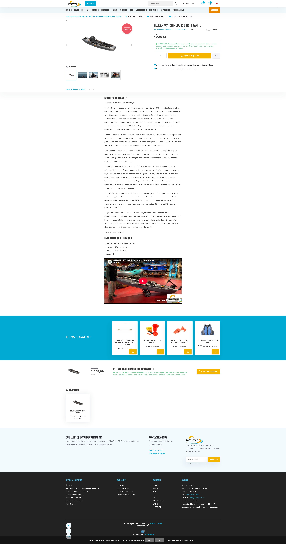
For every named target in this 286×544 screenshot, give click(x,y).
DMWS (152, 524)
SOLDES (69, 10)
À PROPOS (214, 10)
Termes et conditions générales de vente (82, 488)
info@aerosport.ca (157, 453)
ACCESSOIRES (141, 10)
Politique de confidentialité (77, 491)
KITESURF (123, 10)
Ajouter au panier (191, 56)
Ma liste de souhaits (125, 491)
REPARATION (165, 10)
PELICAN (201, 30)
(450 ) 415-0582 (156, 450)
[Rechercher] (176, 3)
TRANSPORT (105, 10)
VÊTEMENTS (153, 10)
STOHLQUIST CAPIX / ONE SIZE (207, 341)
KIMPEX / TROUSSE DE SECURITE (152, 341)
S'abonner (214, 459)
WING (115, 10)
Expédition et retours (74, 495)
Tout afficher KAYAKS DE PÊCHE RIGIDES (171, 30)
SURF (132, 10)
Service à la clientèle (74, 501)
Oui (149, 540)
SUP (83, 10)
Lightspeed (149, 534)
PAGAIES (95, 10)
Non (159, 540)
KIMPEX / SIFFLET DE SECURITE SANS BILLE (180, 341)
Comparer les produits (126, 495)
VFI (88, 10)
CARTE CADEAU (178, 10)
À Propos (69, 485)
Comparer (214, 30)
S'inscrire (120, 485)
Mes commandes (123, 488)
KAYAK (76, 10)
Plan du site (70, 504)
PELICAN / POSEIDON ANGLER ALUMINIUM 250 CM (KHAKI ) (125, 342)
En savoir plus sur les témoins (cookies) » (181, 540)
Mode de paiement (73, 498)
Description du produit (75, 89)
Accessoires (93, 89)
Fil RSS (159, 524)
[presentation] (67, 45)
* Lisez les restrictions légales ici (196, 464)
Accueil (69, 21)
